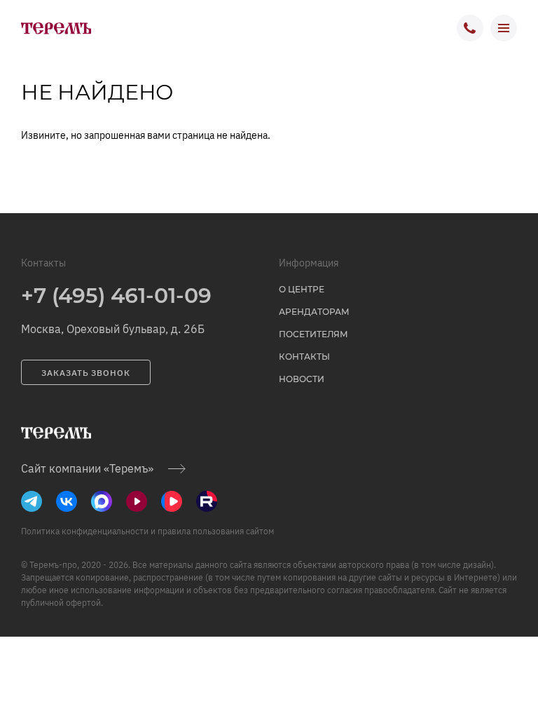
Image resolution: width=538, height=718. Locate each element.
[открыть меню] (503, 28)
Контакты (304, 356)
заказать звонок (85, 372)
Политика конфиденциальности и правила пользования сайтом (147, 531)
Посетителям (313, 334)
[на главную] (56, 28)
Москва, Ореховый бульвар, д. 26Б (113, 329)
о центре (301, 289)
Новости (301, 379)
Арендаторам (314, 311)
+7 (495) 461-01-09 (116, 296)
